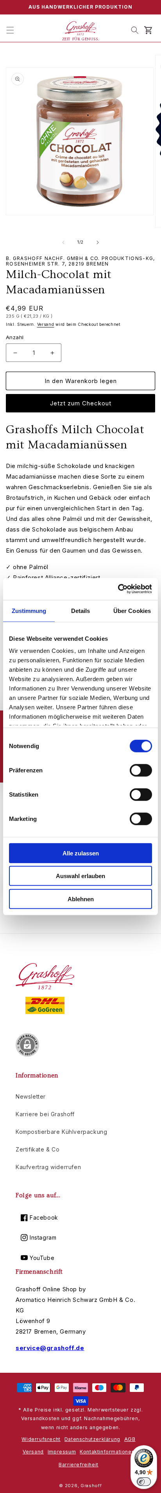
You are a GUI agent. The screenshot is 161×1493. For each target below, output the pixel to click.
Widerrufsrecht (40, 1439)
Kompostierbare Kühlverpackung (61, 1131)
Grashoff (91, 1485)
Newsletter (31, 1096)
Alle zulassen (81, 853)
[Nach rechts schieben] (97, 242)
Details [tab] (80, 610)
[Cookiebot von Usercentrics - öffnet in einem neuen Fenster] (118, 589)
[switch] (141, 770)
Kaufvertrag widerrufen (48, 1167)
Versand (45, 324)
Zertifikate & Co (38, 1149)
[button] (10, 30)
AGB (130, 1439)
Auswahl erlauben (80, 876)
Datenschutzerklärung (92, 1439)
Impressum (62, 1452)
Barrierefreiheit (78, 1465)
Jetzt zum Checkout (80, 403)
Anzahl (14, 337)
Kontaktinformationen (107, 1452)
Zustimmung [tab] (29, 610)
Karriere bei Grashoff (45, 1114)
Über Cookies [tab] (132, 610)
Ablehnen (81, 898)
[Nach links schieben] (63, 242)
